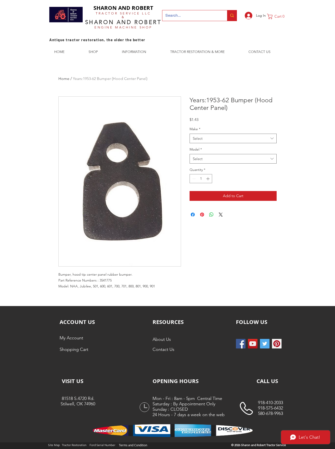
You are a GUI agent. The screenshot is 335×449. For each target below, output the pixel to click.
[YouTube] (253, 343)
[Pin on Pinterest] (202, 215)
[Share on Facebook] (193, 215)
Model (196, 149)
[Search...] (232, 15)
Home (63, 78)
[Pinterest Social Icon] (277, 343)
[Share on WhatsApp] (211, 215)
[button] (277, 16)
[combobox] (233, 138)
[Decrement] (193, 178)
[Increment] (208, 178)
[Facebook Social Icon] (240, 343)
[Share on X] (221, 215)
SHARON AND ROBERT (123, 8)
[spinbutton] (200, 178)
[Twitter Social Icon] (265, 343)
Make (195, 129)
